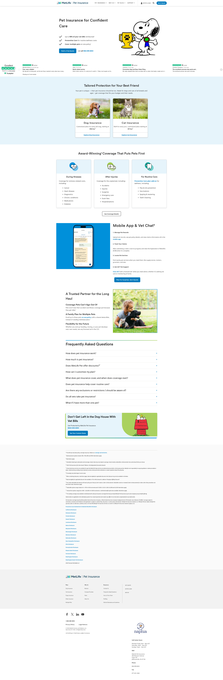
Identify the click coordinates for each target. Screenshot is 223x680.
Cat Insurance (69, 592)
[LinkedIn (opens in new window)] (77, 614)
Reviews (86, 588)
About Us (87, 599)
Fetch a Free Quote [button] (67, 51)
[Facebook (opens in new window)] (67, 614)
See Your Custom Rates (78, 433)
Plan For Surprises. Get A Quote (127, 280)
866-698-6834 (88, 51)
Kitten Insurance (69, 599)
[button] (101, 3)
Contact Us (106, 588)
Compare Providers (89, 592)
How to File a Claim (108, 595)
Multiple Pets (69, 602)
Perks (86, 595)
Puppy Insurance (69, 595)
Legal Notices (83, 624)
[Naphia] (140, 636)
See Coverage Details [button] (111, 214)
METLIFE (127, 592)
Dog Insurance (69, 588)
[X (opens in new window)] (72, 614)
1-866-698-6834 (70, 621)
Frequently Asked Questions (109, 592)
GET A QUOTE (128, 585)
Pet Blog (105, 599)
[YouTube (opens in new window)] (82, 614)
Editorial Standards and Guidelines (111, 602)
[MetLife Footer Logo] (83, 578)
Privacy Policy (70, 624)
